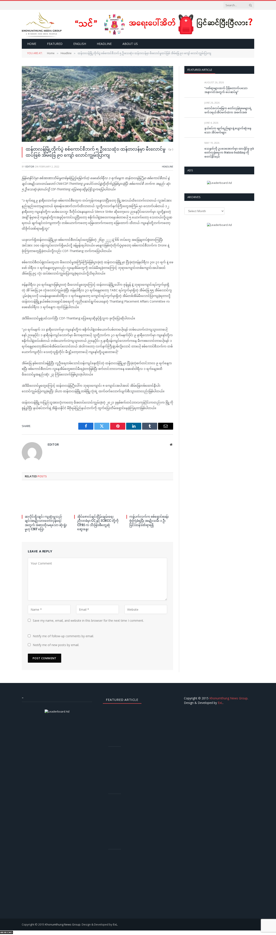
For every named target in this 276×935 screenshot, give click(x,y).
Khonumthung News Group (228, 698)
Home (31, 44)
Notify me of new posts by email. (56, 645)
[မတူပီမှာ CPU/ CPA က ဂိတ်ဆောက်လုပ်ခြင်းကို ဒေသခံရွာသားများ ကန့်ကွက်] (116, 757)
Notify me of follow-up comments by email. (63, 636)
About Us (130, 44)
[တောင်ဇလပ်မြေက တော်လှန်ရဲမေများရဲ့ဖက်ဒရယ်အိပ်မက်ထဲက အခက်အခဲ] (192, 108)
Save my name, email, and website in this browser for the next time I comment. (88, 620)
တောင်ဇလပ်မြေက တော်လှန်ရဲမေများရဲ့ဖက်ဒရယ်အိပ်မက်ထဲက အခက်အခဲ (228, 110)
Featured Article (199, 70)
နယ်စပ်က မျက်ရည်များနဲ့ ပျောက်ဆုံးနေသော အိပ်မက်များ (227, 130)
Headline (104, 44)
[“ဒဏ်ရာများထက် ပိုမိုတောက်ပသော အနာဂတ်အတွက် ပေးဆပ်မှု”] (192, 87)
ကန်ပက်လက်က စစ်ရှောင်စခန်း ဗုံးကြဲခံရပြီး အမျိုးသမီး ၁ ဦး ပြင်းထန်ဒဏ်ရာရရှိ (149, 520)
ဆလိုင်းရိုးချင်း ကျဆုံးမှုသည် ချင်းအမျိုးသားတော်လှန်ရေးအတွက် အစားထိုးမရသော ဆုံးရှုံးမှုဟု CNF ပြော (46, 522)
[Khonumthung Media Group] (42, 24)
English (79, 44)
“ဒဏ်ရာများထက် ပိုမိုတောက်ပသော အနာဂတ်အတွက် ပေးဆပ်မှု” (226, 90)
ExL (220, 703)
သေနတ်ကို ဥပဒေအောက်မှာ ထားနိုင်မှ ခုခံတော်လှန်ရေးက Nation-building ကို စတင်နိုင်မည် (229, 152)
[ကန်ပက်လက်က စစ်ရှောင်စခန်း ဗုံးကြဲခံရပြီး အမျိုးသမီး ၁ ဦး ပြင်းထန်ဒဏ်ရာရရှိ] (149, 498)
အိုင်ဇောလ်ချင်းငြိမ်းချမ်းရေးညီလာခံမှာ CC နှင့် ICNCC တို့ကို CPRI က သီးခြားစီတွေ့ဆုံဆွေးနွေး (98, 522)
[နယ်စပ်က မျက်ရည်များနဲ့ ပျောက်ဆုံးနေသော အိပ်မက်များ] (192, 128)
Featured (55, 44)
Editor (29, 166)
